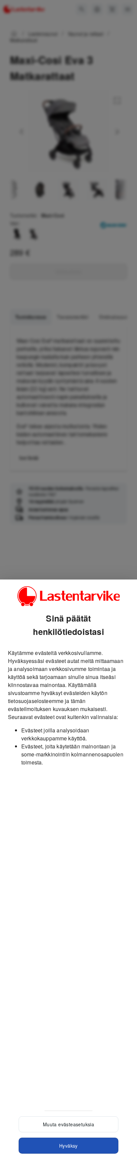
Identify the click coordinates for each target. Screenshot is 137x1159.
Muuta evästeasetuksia (68, 1124)
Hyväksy (68, 1145)
